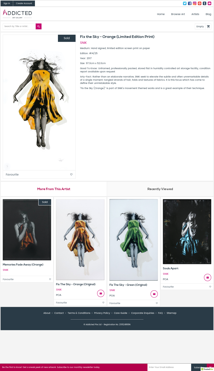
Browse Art (178, 14)
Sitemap (171, 313)
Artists (195, 14)
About (46, 313)
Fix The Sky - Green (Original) (128, 285)
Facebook (189, 3)
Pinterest (199, 3)
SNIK (83, 42)
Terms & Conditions (79, 313)
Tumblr (204, 3)
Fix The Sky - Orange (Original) (75, 284)
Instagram (194, 3)
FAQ (160, 313)
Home (161, 14)
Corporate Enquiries (142, 313)
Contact (209, 3)
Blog (208, 14)
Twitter (184, 3)
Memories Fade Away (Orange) (23, 264)
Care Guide (120, 313)
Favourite (39, 174)
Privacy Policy (102, 313)
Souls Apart (170, 268)
